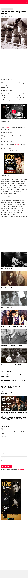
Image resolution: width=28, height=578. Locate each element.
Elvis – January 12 (6, 268)
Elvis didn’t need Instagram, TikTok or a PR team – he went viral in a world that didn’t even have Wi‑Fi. (14, 418)
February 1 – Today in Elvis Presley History (14, 326)
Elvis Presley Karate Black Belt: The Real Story (13, 381)
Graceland (7, 127)
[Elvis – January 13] (14, 298)
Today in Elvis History (15, 250)
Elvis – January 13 (6, 307)
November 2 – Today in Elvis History (12, 365)
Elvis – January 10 (6, 288)
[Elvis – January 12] (14, 259)
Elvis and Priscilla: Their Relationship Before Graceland (12, 387)
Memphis (17, 145)
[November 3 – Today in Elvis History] (14, 336)
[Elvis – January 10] (14, 278)
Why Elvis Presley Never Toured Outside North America (13, 375)
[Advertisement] (14, 64)
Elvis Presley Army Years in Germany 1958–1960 (12, 392)
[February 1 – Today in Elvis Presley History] (14, 317)
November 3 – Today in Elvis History (12, 346)
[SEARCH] (26, 2)
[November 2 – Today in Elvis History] (14, 355)
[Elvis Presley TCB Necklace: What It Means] (14, 403)
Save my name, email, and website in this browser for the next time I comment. (13, 463)
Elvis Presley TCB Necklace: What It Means (14, 413)
